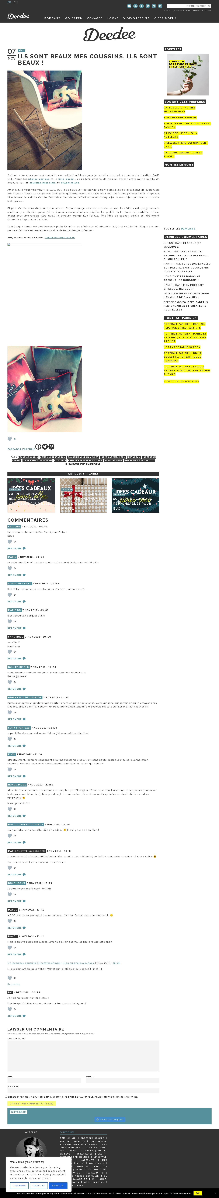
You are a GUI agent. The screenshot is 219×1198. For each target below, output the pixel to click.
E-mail (90, 1076)
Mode (80, 1163)
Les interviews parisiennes (83, 1155)
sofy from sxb (19, 727)
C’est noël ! (165, 18)
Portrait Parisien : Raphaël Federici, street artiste (184, 326)
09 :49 (44, 610)
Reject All (39, 1185)
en (16, 2)
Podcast (52, 18)
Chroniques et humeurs (80, 1144)
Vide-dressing (136, 18)
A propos (168, 10)
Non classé (96, 1163)
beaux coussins (28, 457)
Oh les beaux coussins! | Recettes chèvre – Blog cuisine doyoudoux (50, 963)
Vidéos (74, 1182)
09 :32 (55, 583)
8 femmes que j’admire (180, 117)
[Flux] (135, 6)
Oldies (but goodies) (74, 1166)
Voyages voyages (71, 1185)
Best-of (79, 1141)
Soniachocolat (20, 583)
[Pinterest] (160, 6)
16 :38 (116, 963)
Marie (12, 557)
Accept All (58, 1185)
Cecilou (14, 526)
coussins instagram (52, 457)
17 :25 (48, 883)
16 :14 (68, 851)
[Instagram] (154, 6)
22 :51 (49, 784)
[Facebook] (141, 6)
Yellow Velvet (70, 182)
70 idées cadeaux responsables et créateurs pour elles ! (186, 306)
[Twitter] (148, 6)
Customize (19, 1185)
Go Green (87, 1150)
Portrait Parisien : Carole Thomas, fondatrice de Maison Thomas (187, 370)
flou (11, 754)
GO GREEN (74, 18)
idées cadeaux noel (113, 457)
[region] (39, 1174)
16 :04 (53, 727)
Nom (10, 1076)
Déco (21, 51)
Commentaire (16, 1039)
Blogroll (197, 10)
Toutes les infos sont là (60, 237)
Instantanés (84, 1154)
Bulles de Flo (18, 667)
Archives (178, 10)
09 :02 (40, 557)
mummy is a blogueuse (25, 697)
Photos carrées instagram (85, 461)
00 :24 (36, 992)
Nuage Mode (17, 784)
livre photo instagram (37, 461)
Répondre (14, 548)
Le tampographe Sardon (182, 347)
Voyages (95, 18)
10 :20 (47, 636)
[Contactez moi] (129, 6)
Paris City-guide (87, 1169)
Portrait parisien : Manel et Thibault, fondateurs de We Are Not (185, 337)
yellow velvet (90, 464)
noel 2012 (60, 461)
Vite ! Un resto (94, 1182)
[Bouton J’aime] (9, 439)
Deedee (22, 16)
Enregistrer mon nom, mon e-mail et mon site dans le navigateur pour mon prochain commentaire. (73, 1097)
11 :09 (52, 667)
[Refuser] (215, 1193)
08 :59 (43, 526)
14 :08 (66, 824)
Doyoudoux (16, 883)
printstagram (113, 461)
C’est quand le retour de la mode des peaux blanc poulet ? (186, 255)
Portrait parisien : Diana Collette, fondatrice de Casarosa (183, 357)
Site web (13, 1086)
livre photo (66, 179)
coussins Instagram (42, 182)
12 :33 (65, 697)
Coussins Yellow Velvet (83, 457)
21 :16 (38, 754)
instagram (133, 457)
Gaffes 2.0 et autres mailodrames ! (179, 109)
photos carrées (38, 179)
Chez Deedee (98, 1141)
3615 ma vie (68, 1138)
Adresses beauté (92, 1138)
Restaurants (95, 1173)
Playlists (188, 228)
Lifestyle (100, 1157)
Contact (207, 10)
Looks (113, 18)
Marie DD (14, 610)
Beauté (65, 1141)
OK (198, 1193)
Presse (188, 10)
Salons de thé (83, 1179)
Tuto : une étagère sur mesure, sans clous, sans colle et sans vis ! (187, 268)
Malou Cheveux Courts (25, 824)
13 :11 (40, 909)
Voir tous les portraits (181, 381)
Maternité (87, 1160)
